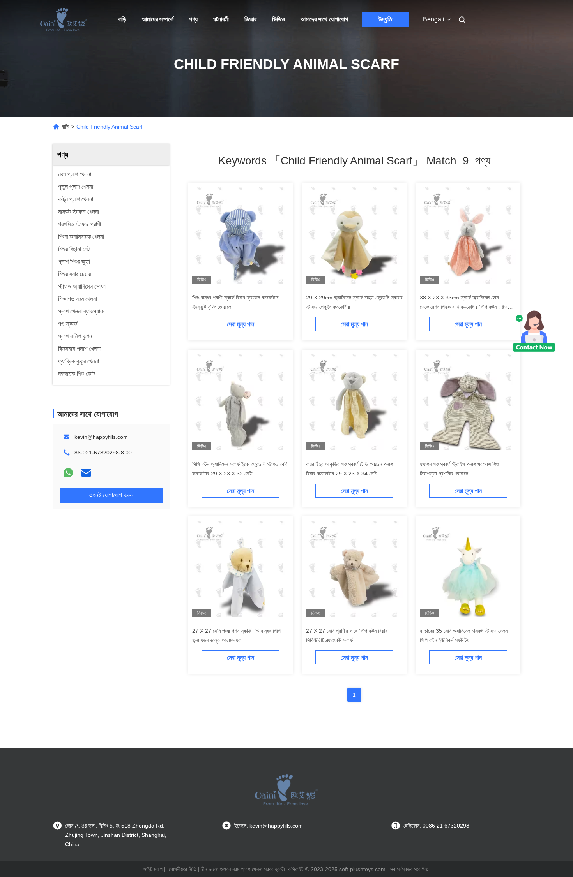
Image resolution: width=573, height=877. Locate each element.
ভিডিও (278, 19)
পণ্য (193, 19)
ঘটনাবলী (221, 19)
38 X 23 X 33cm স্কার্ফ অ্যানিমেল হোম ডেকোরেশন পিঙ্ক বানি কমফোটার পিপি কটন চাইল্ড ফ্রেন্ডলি (464, 306)
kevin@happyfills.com (101, 437)
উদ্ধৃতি (385, 19)
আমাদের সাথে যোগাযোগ (324, 19)
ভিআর (250, 19)
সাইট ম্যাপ (153, 869)
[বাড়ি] (63, 19)
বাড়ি (122, 19)
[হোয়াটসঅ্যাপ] (68, 473)
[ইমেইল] (86, 473)
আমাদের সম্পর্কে (157, 19)
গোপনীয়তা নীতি (182, 869)
